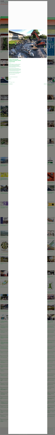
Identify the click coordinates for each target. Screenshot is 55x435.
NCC (9, 75)
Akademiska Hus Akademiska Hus (12, 74)
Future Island (10, 78)
